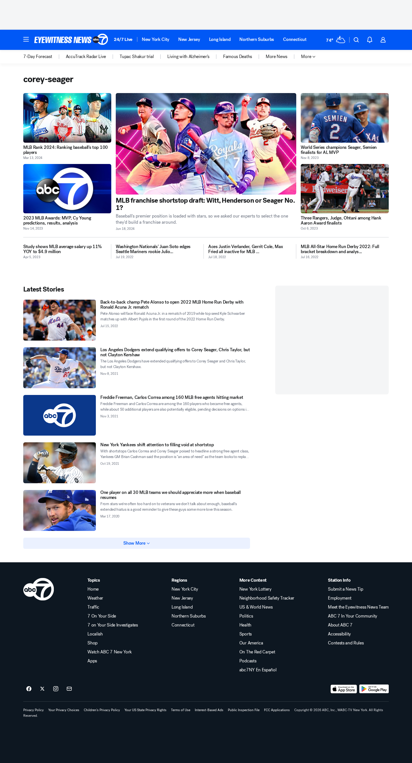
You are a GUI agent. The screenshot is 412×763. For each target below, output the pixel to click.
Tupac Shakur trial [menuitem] (137, 56)
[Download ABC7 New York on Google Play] (374, 689)
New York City (155, 39)
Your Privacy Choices (63, 710)
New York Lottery (255, 589)
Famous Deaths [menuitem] (237, 56)
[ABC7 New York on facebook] (28, 689)
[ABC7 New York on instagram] (55, 689)
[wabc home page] (38, 589)
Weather (95, 598)
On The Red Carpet (257, 652)
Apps (92, 661)
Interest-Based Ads (209, 710)
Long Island (219, 39)
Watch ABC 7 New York (109, 652)
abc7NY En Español (258, 670)
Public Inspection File (244, 710)
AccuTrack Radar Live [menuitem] (86, 56)
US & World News (256, 607)
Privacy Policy (33, 710)
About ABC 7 (340, 625)
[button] (26, 39)
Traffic (93, 607)
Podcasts (247, 661)
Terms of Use (180, 710)
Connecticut (294, 39)
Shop (92, 643)
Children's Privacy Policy (102, 710)
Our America (251, 643)
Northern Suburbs (256, 39)
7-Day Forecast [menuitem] (37, 56)
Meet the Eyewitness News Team (358, 607)
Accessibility (339, 634)
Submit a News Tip (345, 589)
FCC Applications (277, 710)
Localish (95, 634)
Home (93, 589)
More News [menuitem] (276, 56)
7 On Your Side (101, 616)
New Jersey (189, 39)
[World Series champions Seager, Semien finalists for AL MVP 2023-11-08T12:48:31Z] (345, 118)
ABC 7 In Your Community (352, 616)
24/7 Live (123, 39)
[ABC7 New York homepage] (71, 40)
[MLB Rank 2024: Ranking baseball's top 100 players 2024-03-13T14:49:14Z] (67, 118)
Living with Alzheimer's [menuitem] (188, 56)
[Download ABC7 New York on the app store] (343, 689)
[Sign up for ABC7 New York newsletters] (69, 689)
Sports (245, 634)
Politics (246, 616)
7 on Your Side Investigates (112, 625)
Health (245, 625)
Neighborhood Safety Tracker (266, 598)
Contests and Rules (346, 643)
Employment (339, 598)
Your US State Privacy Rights (145, 710)
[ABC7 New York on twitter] (42, 689)
